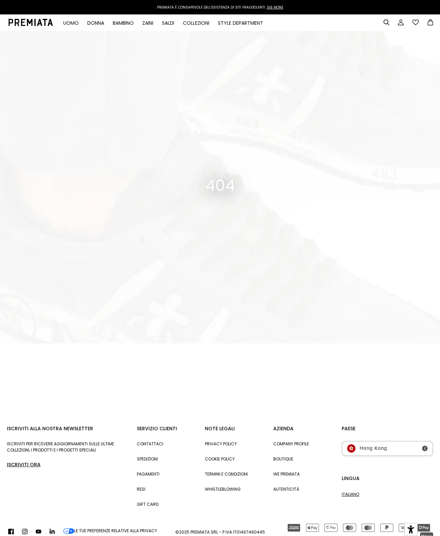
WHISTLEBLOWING (223, 489)
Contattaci (150, 444)
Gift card (147, 504)
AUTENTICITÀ (286, 489)
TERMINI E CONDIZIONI (226, 474)
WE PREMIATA (286, 474)
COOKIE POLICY (220, 459)
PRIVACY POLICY (221, 444)
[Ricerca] (386, 22)
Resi (141, 489)
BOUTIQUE (283, 459)
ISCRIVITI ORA (24, 464)
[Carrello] (430, 23)
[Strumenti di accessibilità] (410, 529)
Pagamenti (148, 474)
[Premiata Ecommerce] (31, 24)
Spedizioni (147, 459)
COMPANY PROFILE (291, 444)
